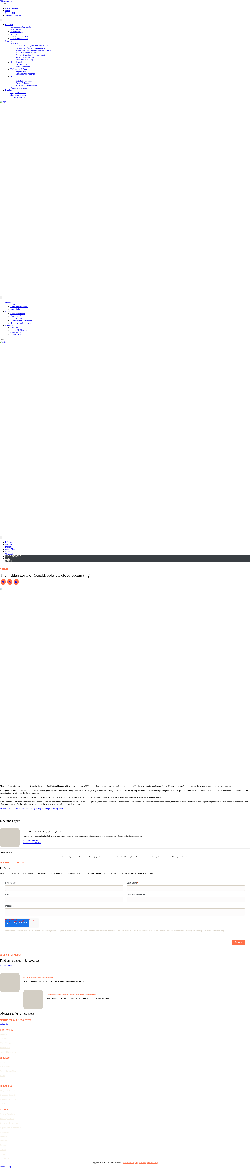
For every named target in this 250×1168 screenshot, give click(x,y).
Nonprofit (14, 34)
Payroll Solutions (23, 67)
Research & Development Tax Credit (31, 85)
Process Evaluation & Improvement (30, 55)
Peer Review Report (130, 1163)
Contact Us (9, 325)
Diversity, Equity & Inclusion (22, 323)
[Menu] (1, 20)
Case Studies (15, 309)
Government (15, 29)
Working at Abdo (17, 316)
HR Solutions (21, 64)
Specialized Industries (19, 39)
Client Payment (11, 8)
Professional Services (19, 36)
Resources (4, 1145)
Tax (12, 78)
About (7, 302)
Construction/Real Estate (20, 27)
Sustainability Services (25, 57)
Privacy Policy (152, 1163)
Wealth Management (18, 88)
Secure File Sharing (13, 15)
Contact (3, 1039)
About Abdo (10, 549)
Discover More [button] (6, 965)
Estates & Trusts (22, 83)
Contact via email (30, 840)
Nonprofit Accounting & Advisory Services (33, 50)
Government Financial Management (30, 48)
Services (8, 41)
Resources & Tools (18, 95)
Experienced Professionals (21, 321)
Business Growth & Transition (28, 53)
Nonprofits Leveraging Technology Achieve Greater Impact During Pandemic (71, 994)
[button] (4, 1024)
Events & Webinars (18, 97)
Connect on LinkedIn (32, 843)
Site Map (142, 1163)
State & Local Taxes (24, 81)
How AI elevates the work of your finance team (38, 977)
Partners (13, 304)
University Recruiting (19, 318)
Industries (9, 24)
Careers (8, 311)
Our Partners (5, 1158)
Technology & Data (18, 69)
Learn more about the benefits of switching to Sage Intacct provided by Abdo (31, 808)
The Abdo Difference (19, 306)
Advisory (14, 43)
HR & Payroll (16, 62)
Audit (12, 76)
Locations (14, 328)
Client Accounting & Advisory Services (32, 46)
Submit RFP (10, 13)
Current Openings (17, 314)
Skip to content (6, 1)
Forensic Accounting (24, 60)
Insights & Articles (18, 92)
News (7, 11)
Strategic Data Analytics (25, 74)
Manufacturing (16, 31)
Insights (8, 90)
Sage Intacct (21, 71)
